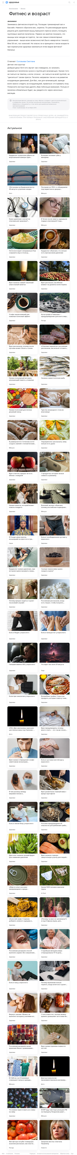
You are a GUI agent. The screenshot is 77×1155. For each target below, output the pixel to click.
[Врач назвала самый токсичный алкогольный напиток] (22, 276)
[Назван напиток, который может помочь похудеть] (22, 499)
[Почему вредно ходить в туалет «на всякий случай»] (22, 594)
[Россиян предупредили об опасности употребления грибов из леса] (55, 817)
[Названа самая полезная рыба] (55, 371)
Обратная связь (64, 1153)
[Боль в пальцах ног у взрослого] (55, 626)
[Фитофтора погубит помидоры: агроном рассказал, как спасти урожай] (22, 1135)
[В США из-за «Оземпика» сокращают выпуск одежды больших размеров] (22, 1071)
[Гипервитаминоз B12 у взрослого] (22, 658)
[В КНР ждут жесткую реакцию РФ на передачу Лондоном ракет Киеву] (55, 1103)
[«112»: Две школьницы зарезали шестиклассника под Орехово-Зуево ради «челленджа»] (22, 721)
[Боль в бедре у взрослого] (22, 626)
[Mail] (7, 2)
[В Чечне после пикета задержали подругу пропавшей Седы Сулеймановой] (55, 212)
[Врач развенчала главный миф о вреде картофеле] (55, 785)
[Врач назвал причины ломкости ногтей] (55, 1039)
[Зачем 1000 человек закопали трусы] (55, 880)
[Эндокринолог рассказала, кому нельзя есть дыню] (55, 435)
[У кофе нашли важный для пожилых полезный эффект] (22, 308)
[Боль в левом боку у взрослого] (22, 817)
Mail (3, 1153)
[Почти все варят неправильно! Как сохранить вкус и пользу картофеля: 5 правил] (22, 244)
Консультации (13, 8)
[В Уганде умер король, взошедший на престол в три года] (22, 530)
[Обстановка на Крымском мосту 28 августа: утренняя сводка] (22, 180)
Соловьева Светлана (25, 61)
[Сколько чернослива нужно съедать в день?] (55, 562)
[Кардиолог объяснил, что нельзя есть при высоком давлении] (55, 244)
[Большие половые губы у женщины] (55, 149)
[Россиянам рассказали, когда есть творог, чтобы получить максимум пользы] (55, 594)
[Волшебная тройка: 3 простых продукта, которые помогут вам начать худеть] (55, 689)
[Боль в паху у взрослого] (22, 976)
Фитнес (23, 8)
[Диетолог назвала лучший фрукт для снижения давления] (22, 848)
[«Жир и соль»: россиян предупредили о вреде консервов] (22, 880)
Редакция (32, 1153)
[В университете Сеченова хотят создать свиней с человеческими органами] (22, 435)
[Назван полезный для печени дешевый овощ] (22, 403)
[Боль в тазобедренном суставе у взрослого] (55, 530)
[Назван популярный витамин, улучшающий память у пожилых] (22, 371)
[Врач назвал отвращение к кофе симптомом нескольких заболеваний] (22, 753)
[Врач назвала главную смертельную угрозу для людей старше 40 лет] (55, 848)
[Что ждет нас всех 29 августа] (55, 658)
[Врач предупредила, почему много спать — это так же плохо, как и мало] (55, 721)
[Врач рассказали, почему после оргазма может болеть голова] (22, 339)
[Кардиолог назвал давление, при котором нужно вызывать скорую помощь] (22, 562)
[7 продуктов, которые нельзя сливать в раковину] (55, 467)
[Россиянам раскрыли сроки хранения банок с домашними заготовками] (22, 1039)
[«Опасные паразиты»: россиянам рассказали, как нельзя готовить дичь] (55, 339)
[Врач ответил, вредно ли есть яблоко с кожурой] (22, 467)
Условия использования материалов (47, 1153)
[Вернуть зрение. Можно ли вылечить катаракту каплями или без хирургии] (22, 1008)
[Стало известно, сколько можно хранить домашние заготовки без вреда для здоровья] (55, 1008)
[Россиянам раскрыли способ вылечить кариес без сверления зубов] (22, 944)
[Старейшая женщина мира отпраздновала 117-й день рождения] (55, 944)
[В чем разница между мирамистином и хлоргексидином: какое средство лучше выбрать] (22, 785)
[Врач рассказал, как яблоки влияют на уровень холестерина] (55, 276)
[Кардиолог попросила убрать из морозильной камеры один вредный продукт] (22, 149)
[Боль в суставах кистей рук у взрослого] (55, 753)
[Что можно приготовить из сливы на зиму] (22, 1103)
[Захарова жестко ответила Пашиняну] (55, 1135)
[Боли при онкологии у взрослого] (22, 689)
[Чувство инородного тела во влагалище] (55, 403)
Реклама (17, 1153)
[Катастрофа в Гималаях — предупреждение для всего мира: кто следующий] (55, 308)
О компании (9, 1153)
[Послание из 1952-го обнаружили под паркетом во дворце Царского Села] (55, 180)
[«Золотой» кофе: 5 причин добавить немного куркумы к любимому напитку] (22, 912)
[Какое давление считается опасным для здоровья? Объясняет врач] (22, 212)
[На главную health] (13, 2)
